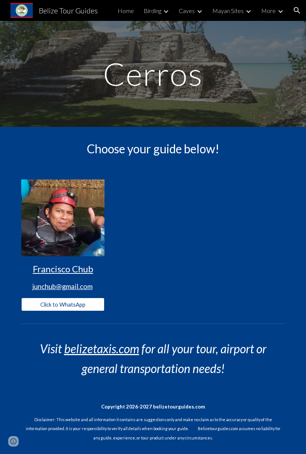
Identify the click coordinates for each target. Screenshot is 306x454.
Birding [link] (152, 10)
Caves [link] (187, 10)
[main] (153, 74)
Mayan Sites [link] (228, 10)
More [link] (268, 10)
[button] (297, 10)
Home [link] (126, 10)
